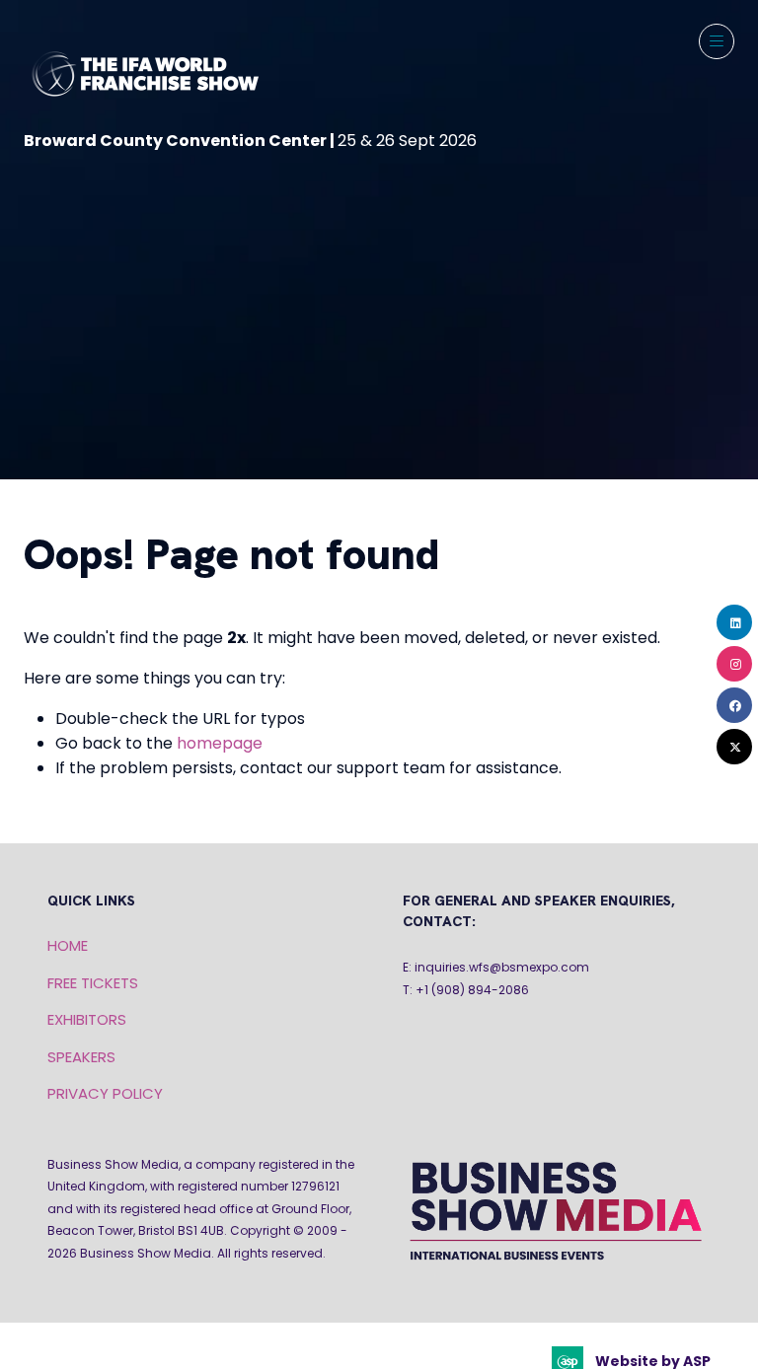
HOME (67, 945)
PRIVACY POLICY (105, 1093)
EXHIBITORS (86, 1019)
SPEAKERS (81, 1056)
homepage (220, 743)
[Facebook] (734, 705)
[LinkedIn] (734, 622)
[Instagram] (734, 664)
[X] (734, 746)
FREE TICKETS (92, 983)
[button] (716, 41)
